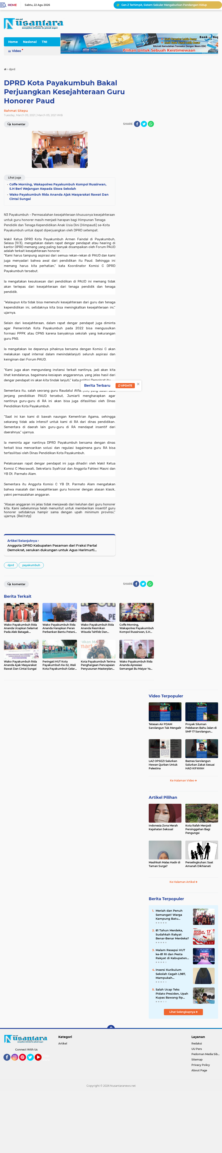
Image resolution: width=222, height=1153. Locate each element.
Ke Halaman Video (182, 780)
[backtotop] (111, 1029)
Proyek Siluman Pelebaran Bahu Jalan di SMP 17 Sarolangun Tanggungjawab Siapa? (201, 728)
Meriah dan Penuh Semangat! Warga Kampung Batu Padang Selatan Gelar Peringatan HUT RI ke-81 (172, 915)
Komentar (18, 584)
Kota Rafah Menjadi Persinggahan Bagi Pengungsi (198, 829)
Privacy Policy (200, 1065)
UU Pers (196, 1049)
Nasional (30, 42)
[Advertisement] (111, 1121)
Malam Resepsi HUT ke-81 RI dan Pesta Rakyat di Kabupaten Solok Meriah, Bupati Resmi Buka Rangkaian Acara (171, 954)
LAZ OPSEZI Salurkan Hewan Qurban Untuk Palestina (163, 764)
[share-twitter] (144, 124)
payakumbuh (31, 565)
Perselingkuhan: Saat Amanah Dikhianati (199, 864)
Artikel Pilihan (163, 797)
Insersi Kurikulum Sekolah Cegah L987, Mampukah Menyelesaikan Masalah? (171, 974)
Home (12, 5)
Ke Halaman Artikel (183, 881)
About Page (47, 1058)
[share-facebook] (137, 124)
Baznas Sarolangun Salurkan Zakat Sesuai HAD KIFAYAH (199, 764)
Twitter (32, 1063)
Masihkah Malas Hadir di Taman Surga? (164, 864)
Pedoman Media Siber (205, 1054)
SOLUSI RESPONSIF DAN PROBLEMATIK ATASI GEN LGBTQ (161, 4)
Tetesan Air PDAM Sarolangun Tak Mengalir (165, 726)
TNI (44, 42)
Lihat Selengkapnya (182, 1011)
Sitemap (196, 1059)
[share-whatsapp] (151, 124)
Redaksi (196, 1043)
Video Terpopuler (166, 696)
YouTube (41, 1063)
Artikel (62, 1043)
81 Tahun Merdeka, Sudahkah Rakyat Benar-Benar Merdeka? (172, 934)
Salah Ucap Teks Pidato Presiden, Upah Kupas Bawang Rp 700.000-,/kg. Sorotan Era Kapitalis (172, 993)
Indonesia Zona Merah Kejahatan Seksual (163, 827)
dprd (11, 565)
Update (126, 385)
